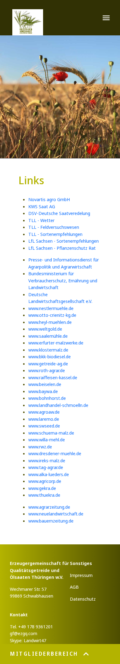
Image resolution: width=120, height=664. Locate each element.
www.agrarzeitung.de (49, 507)
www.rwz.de (40, 446)
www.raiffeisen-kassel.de (52, 377)
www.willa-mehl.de (46, 439)
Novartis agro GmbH (49, 199)
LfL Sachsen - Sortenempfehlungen (63, 241)
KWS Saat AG (41, 206)
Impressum (81, 575)
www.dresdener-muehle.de (54, 453)
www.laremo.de (43, 419)
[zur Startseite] (28, 22)
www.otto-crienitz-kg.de (52, 315)
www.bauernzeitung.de (51, 521)
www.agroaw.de (44, 412)
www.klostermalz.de (48, 350)
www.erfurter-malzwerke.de (55, 343)
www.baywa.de (43, 391)
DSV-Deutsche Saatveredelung (59, 213)
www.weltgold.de (45, 329)
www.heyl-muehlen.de (50, 322)
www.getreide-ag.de (48, 363)
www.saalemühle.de (48, 336)
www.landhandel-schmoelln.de (58, 405)
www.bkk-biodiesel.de (49, 356)
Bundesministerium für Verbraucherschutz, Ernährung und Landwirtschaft (62, 280)
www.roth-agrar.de (46, 370)
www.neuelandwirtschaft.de (55, 514)
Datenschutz (83, 599)
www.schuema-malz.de (51, 433)
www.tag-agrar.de (45, 467)
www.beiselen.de (44, 384)
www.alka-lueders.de (48, 474)
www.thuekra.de (44, 495)
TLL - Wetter (41, 220)
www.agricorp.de (44, 481)
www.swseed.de (44, 426)
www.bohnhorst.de (47, 398)
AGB (74, 587)
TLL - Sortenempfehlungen (55, 234)
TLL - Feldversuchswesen (53, 227)
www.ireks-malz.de (46, 460)
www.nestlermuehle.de (51, 308)
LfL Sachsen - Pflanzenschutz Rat (62, 248)
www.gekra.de (42, 488)
